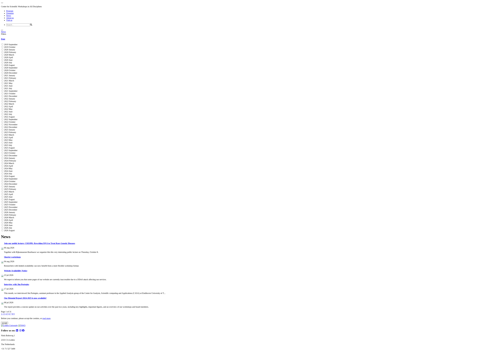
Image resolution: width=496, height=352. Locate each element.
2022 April (8, 106)
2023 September (10, 150)
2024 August (9, 176)
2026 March (9, 217)
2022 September (10, 119)
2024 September (10, 179)
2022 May (8, 109)
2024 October (9, 181)
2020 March (9, 55)
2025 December (10, 210)
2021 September (10, 91)
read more (46, 318)
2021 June (8, 86)
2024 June (8, 171)
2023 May (8, 140)
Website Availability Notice (15, 271)
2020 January (9, 50)
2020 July (8, 62)
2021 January (9, 75)
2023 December (10, 155)
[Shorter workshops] (2, 262)
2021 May (8, 83)
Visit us (9, 20)
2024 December (10, 184)
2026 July (8, 228)
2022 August (9, 117)
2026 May (8, 223)
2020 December (10, 73)
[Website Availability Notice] (2, 276)
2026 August (9, 230)
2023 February (10, 132)
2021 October (9, 93)
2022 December (10, 127)
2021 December (10, 96)
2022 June (8, 112)
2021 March (9, 81)
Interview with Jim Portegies (16, 284)
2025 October (9, 205)
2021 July (8, 88)
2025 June (8, 197)
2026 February (10, 215)
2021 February (10, 78)
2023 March (9, 135)
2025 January (9, 186)
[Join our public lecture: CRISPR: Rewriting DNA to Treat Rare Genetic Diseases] (2, 249)
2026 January (9, 212)
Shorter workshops (12, 257)
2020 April (8, 57)
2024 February (10, 161)
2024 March (9, 163)
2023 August (9, 148)
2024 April (8, 166)
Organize (10, 13)
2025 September (10, 202)
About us (10, 18)
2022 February (10, 101)
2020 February (10, 52)
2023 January (9, 130)
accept (4, 323)
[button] (248, 39)
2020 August (9, 65)
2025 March (9, 192)
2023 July (8, 145)
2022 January (9, 99)
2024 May (8, 168)
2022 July (8, 114)
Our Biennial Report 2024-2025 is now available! (25, 298)
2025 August (9, 199)
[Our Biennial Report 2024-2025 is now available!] (2, 304)
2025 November (10, 207)
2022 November (10, 124)
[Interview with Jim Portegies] (2, 290)
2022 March (9, 104)
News (8, 15)
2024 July (8, 174)
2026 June (8, 225)
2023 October (9, 153)
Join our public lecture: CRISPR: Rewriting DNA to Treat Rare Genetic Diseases (39, 243)
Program (9, 11)
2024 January (9, 158)
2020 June (8, 60)
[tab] (248, 39)
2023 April (8, 137)
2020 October (9, 70)
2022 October (9, 122)
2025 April (8, 194)
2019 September (10, 44)
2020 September (10, 68)
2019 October (9, 47)
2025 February (10, 189)
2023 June (8, 143)
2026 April (8, 220)
